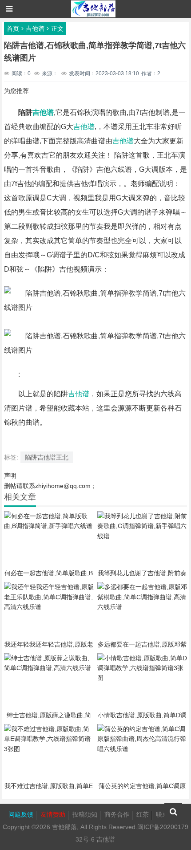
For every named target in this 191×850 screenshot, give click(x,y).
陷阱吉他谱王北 (46, 457)
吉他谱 (35, 28)
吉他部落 (64, 826)
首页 (13, 28)
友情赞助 (52, 814)
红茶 (142, 814)
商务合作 (116, 814)
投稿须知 (84, 814)
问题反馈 (20, 814)
